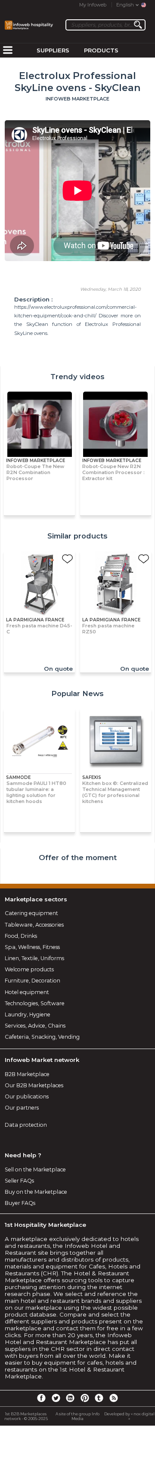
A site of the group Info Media (77, 1416)
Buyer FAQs (20, 1203)
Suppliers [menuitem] (53, 50)
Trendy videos (77, 376)
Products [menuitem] (101, 50)
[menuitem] (7, 50)
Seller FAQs (19, 1180)
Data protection (26, 1125)
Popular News (77, 693)
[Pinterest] (85, 1397)
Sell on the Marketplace (35, 1169)
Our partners (22, 1107)
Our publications (27, 1096)
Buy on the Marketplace (36, 1192)
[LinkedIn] (70, 1397)
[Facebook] (41, 1397)
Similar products (77, 536)
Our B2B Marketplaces (34, 1085)
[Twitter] (55, 1397)
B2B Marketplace (27, 1074)
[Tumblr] (99, 1397)
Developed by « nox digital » (129, 1416)
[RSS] (113, 1397)
